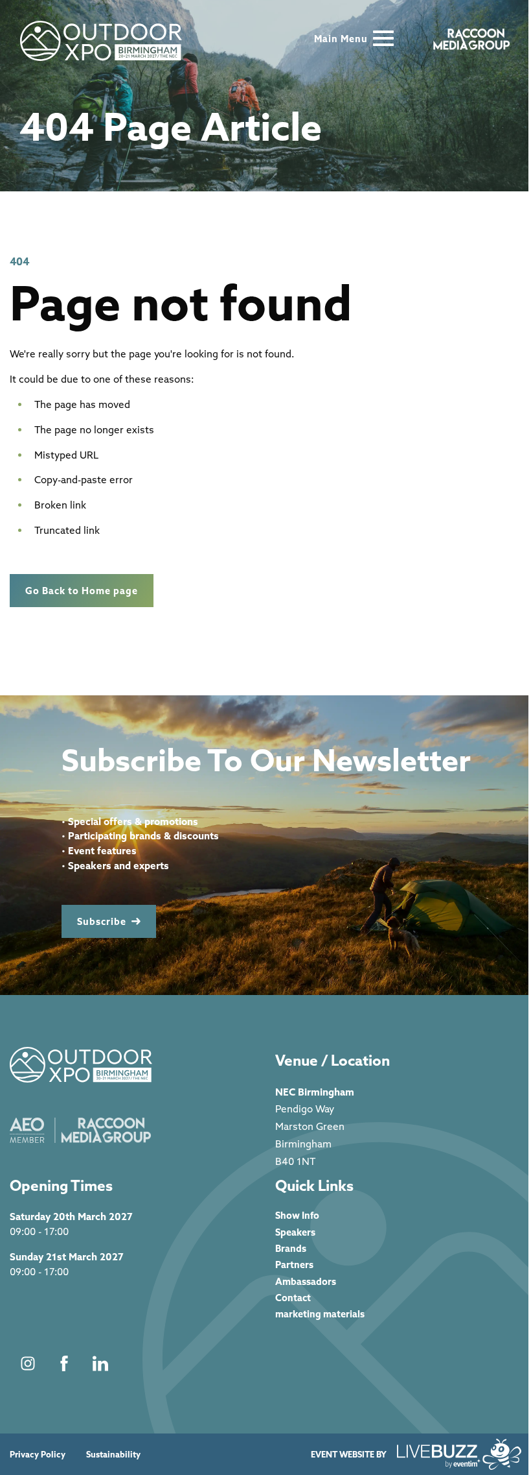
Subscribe (101, 921)
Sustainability (113, 1454)
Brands (290, 1248)
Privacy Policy (37, 1454)
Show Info (297, 1215)
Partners (294, 1264)
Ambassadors (305, 1281)
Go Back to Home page (81, 590)
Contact (293, 1297)
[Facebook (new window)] (64, 1363)
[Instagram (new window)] (28, 1363)
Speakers (295, 1232)
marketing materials (320, 1313)
